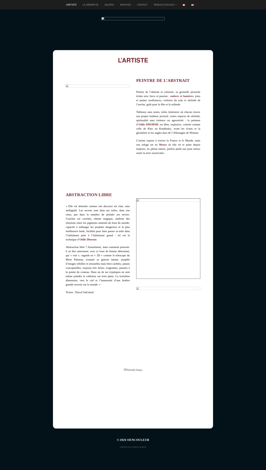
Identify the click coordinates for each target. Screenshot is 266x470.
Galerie (109, 4)
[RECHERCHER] (201, 4)
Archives (125, 4)
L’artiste (71, 4)
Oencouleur (138, 439)
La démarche (90, 4)
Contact (142, 4)
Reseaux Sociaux (164, 4)
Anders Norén (138, 447)
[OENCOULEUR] (133, 29)
